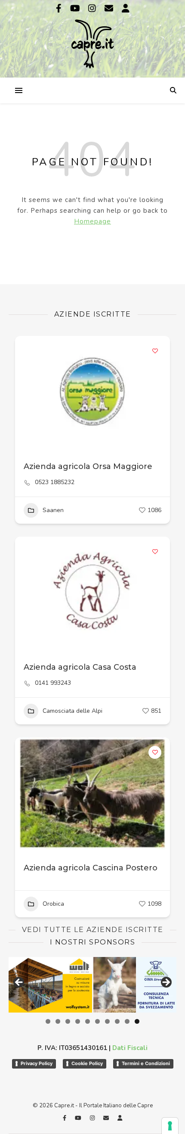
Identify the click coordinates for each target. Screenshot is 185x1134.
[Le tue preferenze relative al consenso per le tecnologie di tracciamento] (170, 1126)
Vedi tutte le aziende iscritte (92, 930)
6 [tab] (97, 1021)
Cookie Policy (87, 1063)
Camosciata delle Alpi (72, 711)
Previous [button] (19, 982)
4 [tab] (77, 1021)
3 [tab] (67, 1021)
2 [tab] (58, 1021)
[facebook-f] (60, 8)
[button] (25, 592)
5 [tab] (87, 1021)
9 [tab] (127, 1021)
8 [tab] (117, 1021)
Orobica (53, 904)
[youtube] (76, 8)
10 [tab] (137, 1021)
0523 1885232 (54, 482)
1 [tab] (48, 1021)
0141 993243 (53, 683)
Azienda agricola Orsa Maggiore (88, 466)
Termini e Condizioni (146, 1063)
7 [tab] (107, 1021)
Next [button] (165, 982)
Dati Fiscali (130, 1048)
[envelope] (110, 8)
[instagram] (93, 8)
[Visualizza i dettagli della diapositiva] (50, 985)
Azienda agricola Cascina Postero (90, 868)
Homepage (92, 221)
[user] (126, 8)
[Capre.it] (92, 37)
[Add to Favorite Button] (154, 351)
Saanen (53, 510)
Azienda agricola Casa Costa (80, 667)
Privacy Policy (36, 1063)
